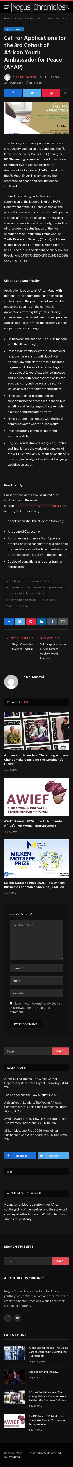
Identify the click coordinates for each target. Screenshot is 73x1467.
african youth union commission (26, 593)
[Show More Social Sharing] (65, 93)
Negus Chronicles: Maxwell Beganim (22, 646)
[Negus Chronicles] (38, 7)
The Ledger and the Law (20, 1095)
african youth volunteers (21, 599)
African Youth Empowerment (46, 587)
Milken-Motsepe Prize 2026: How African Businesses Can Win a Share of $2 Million (34, 885)
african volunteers (38, 581)
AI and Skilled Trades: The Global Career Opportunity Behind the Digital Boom (48, 1352)
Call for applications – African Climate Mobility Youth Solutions (53, 651)
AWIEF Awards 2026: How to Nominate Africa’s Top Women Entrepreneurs (33, 823)
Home (7, 18)
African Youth (14, 587)
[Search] (67, 7)
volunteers (48, 599)
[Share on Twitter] (13, 93)
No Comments (16, 82)
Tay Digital (13, 1456)
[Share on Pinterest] (51, 93)
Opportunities (14, 29)
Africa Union (13, 581)
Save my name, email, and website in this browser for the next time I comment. (36, 1008)
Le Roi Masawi (26, 77)
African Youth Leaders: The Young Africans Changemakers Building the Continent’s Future (36, 760)
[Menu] (6, 7)
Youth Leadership (17, 606)
